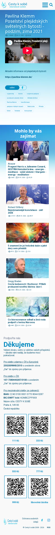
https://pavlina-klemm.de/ (18, 77)
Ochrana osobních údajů (30, 520)
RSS (48, 527)
